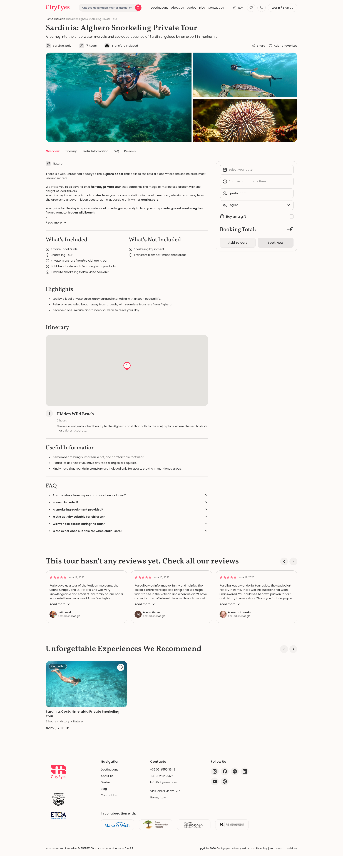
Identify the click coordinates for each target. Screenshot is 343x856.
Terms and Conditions (283, 848)
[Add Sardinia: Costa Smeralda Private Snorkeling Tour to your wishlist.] (120, 667)
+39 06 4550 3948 (162, 769)
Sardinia (60, 19)
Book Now (276, 242)
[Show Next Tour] (293, 649)
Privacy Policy (240, 848)
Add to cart (237, 242)
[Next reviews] (293, 561)
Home (49, 19)
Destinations (159, 8)
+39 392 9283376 (161, 776)
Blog (202, 8)
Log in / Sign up (283, 8)
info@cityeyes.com (163, 782)
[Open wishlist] (251, 8)
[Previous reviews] (284, 561)
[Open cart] (261, 8)
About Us (177, 8)
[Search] (138, 7)
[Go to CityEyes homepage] (57, 8)
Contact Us (216, 8)
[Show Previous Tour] (284, 649)
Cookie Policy (259, 848)
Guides (191, 8)
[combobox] (110, 8)
